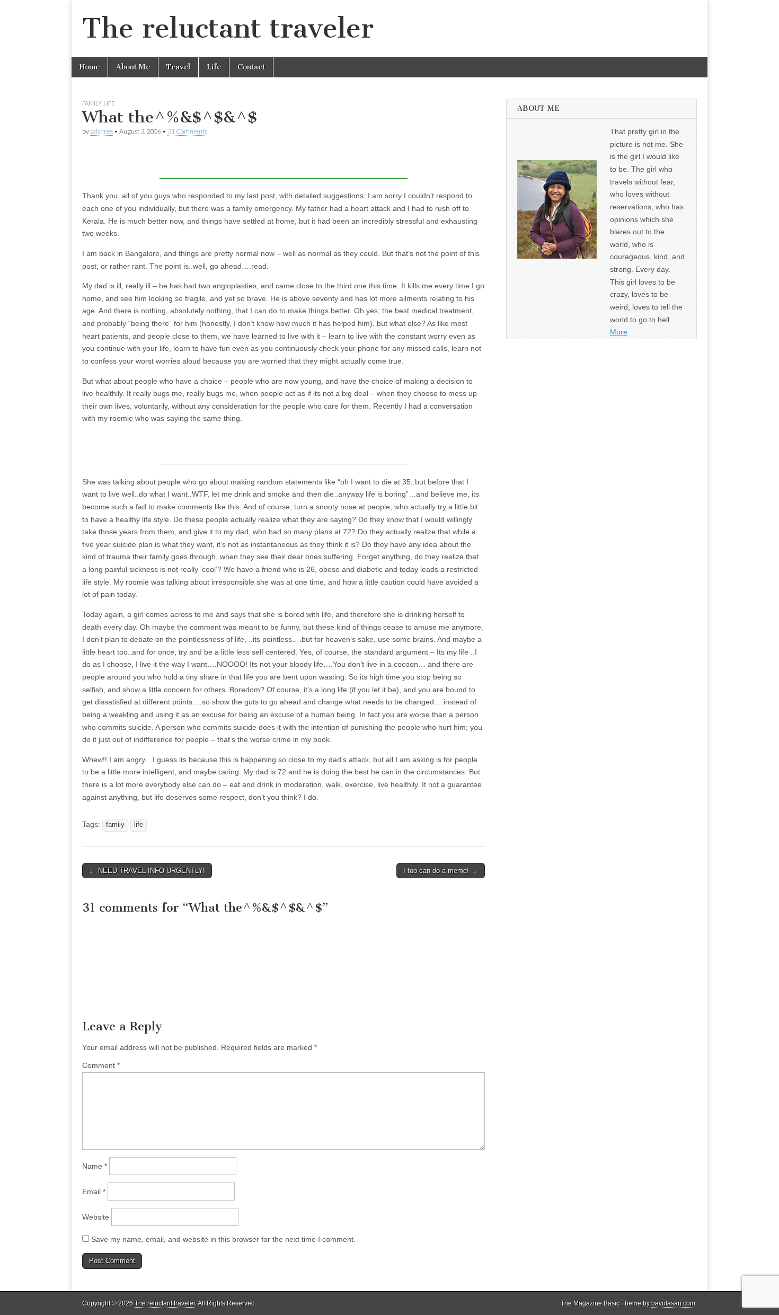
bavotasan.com (673, 1303)
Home (89, 67)
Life (214, 67)
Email (93, 1191)
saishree (101, 131)
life (138, 824)
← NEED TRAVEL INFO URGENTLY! (147, 871)
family (115, 824)
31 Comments (187, 131)
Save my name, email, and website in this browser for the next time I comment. (223, 1239)
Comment (101, 1065)
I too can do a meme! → (440, 871)
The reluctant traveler (228, 28)
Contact (251, 67)
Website (95, 1217)
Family (91, 103)
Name (94, 1166)
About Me (133, 67)
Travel (178, 67)
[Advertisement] (284, 163)
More (618, 332)
